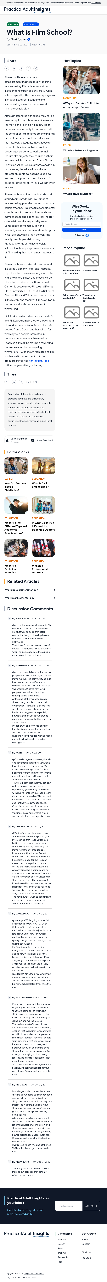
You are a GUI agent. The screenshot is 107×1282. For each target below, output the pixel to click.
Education (38, 478)
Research (63, 1257)
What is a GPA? (89, 270)
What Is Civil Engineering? (40, 485)
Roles (67, 145)
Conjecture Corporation (34, 1274)
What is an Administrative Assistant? (70, 325)
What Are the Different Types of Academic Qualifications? (15, 528)
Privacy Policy (10, 1277)
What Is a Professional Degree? (40, 569)
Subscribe (81, 230)
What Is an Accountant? (78, 193)
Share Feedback (45, 440)
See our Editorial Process (18, 440)
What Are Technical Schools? (10, 569)
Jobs (60, 1261)
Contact (86, 1243)
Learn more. (96, 3)
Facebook (87, 1257)
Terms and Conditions (26, 1277)
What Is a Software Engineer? (81, 150)
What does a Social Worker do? (89, 298)
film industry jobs (39, 360)
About (85, 1239)
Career (8, 478)
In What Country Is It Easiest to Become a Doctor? (43, 526)
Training (62, 1252)
